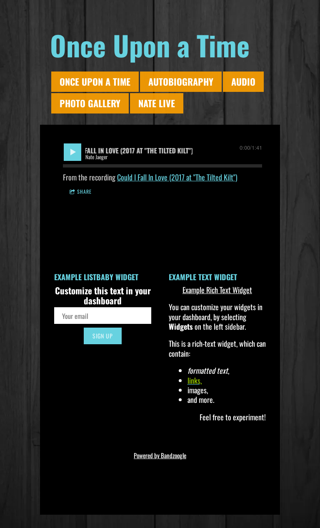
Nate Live (156, 103)
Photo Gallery (90, 103)
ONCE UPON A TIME (95, 81)
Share (84, 191)
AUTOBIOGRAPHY (180, 81)
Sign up (102, 335)
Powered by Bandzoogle (160, 455)
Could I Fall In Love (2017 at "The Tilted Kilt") (177, 177)
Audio (243, 81)
